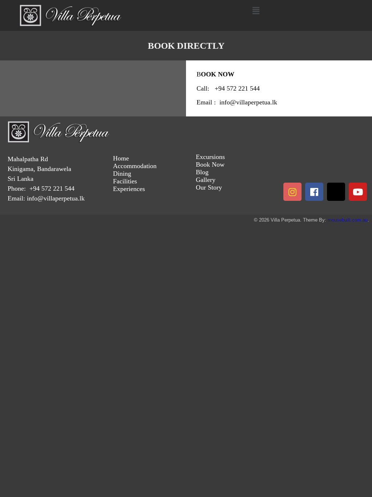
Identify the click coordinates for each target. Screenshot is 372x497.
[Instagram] (292, 192)
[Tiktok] (336, 192)
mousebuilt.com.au (348, 220)
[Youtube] (358, 192)
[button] (256, 10)
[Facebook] (314, 192)
